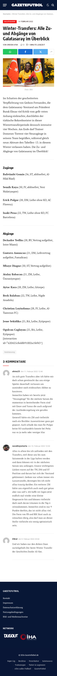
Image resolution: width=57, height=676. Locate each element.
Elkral (15, 539)
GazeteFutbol (40, 668)
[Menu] (5, 5)
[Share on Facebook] (25, 52)
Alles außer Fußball (22, 668)
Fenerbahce (34, 661)
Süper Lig (11, 661)
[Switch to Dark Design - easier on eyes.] (48, 5)
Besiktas (22, 661)
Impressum (8, 602)
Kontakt (6, 598)
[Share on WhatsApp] (10, 52)
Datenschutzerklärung (13, 607)
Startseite (6, 14)
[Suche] (52, 5)
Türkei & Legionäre (37, 665)
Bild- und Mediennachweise (15, 616)
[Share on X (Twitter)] (40, 52)
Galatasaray (9, 22)
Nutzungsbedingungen (13, 612)
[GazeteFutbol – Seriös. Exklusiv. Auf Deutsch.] (27, 5)
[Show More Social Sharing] (51, 52)
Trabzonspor (20, 665)
